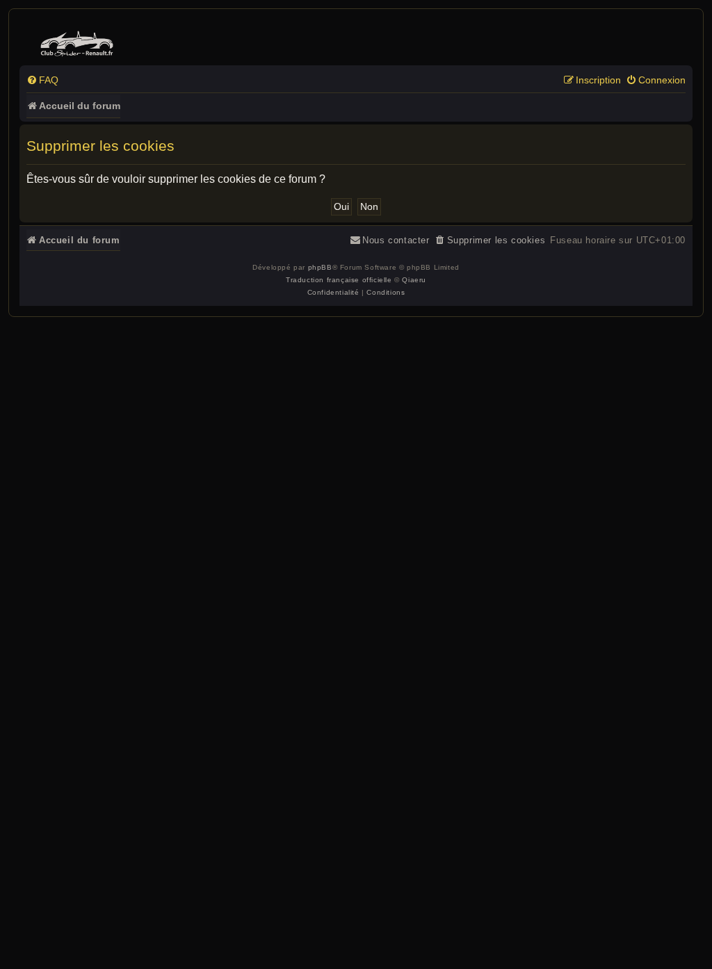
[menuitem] (42, 80)
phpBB (320, 267)
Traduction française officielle (339, 280)
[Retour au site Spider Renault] (78, 40)
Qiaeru (414, 280)
